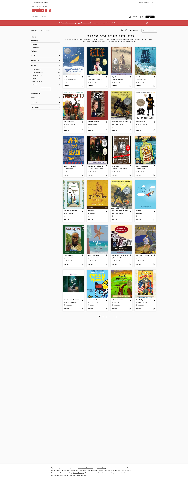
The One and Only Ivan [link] (71, 300)
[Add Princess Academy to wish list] (106, 130)
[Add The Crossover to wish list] (154, 130)
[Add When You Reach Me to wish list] (82, 175)
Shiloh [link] (90, 77)
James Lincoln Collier (119, 124)
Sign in (150, 17)
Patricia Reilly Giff (118, 79)
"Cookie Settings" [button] (78, 473)
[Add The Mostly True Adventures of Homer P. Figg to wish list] (154, 309)
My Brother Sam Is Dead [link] (120, 211)
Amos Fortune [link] (68, 255)
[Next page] (120, 317)
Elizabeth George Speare (96, 168)
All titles (35, 44)
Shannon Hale (93, 124)
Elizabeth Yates (69, 258)
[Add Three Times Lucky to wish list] (154, 175)
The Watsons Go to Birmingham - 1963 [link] (120, 255)
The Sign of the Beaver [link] (95, 166)
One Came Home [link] (141, 77)
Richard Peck (116, 302)
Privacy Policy (101, 468)
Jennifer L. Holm (93, 258)
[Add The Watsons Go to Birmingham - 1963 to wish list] (130, 264)
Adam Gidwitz (69, 213)
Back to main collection (40, 3)
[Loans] (142, 17)
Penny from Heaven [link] (94, 300)
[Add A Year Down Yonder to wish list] (130, 309)
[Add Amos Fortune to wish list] (82, 264)
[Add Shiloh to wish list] (106, 86)
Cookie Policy (83, 475)
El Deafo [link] (138, 211)
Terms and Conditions (85, 468)
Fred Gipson (92, 213)
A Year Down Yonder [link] (118, 300)
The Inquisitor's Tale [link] (70, 211)
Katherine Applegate (70, 302)
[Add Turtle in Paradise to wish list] (106, 264)
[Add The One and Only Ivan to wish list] (82, 309)
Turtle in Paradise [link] (93, 255)
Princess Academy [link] (93, 122)
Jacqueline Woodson (70, 79)
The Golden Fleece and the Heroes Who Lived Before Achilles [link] (144, 255)
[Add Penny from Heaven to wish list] (106, 309)
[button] (144, 2)
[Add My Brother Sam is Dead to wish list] (130, 130)
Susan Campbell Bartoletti (120, 168)
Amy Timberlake (141, 79)
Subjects (35, 17)
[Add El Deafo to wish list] (154, 219)
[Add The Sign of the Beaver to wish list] (106, 175)
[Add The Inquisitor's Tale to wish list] (82, 219)
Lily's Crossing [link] (116, 77)
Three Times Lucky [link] (142, 166)
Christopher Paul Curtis (119, 258)
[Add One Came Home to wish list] (154, 86)
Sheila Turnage (141, 168)
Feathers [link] (66, 77)
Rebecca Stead (69, 168)
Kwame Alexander (70, 124)
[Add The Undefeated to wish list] (82, 130)
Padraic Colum (141, 258)
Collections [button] (45, 17)
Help (153, 2)
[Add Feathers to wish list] (82, 86)
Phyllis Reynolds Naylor (95, 79)
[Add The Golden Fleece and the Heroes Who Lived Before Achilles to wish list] (154, 264)
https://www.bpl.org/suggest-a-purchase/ (76, 23)
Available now (36, 47)
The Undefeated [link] (69, 122)
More (45, 89)
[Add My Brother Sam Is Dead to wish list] (130, 219)
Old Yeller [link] (91, 211)
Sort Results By (135, 31)
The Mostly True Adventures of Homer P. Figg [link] (144, 300)
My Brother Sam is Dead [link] (120, 122)
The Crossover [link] (140, 122)
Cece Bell (139, 213)
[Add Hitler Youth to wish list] (130, 175)
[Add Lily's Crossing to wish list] (130, 86)
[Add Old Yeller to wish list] (106, 219)
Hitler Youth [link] (115, 166)
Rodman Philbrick (142, 302)
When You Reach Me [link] (70, 166)
